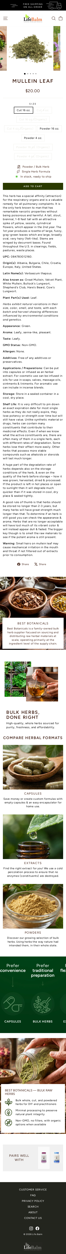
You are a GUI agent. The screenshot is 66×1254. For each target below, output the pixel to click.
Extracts (33, 863)
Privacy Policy (33, 1201)
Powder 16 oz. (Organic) (33, 147)
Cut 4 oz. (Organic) (20, 128)
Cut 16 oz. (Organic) (33, 119)
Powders (33, 932)
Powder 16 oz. (49, 128)
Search (33, 1206)
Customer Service (33, 1189)
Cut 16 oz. (23, 110)
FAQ (33, 1195)
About (33, 1212)
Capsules (33, 793)
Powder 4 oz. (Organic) (33, 156)
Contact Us (33, 1218)
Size (33, 103)
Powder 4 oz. (33, 138)
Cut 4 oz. (43, 110)
